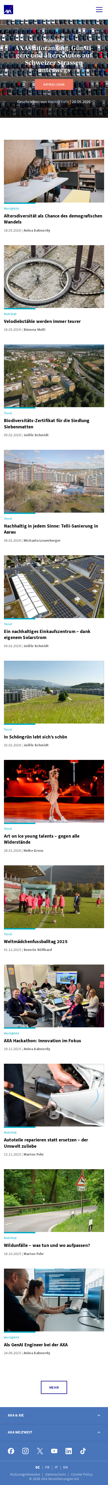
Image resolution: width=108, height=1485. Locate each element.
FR (47, 1467)
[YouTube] (54, 1451)
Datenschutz (56, 1474)
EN (66, 1467)
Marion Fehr (58, 101)
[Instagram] (25, 1451)
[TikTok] (83, 1451)
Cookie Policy (82, 1474)
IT (57, 1467)
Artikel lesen (53, 84)
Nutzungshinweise (25, 1474)
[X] (40, 1451)
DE (38, 1467)
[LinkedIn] (69, 1451)
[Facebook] (11, 1451)
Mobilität (54, 40)
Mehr (54, 1387)
